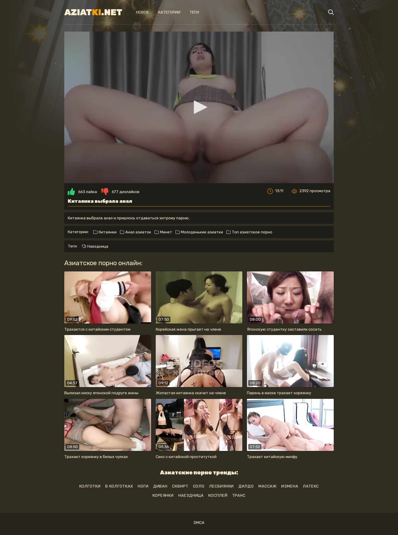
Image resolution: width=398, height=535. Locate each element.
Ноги (143, 486)
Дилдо (246, 486)
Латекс (311, 486)
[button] (199, 107)
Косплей (217, 495)
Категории (169, 12)
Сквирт (180, 486)
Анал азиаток (137, 232)
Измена (289, 486)
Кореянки (163, 495)
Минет (165, 232)
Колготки (90, 486)
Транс (239, 495)
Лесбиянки (221, 486)
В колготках (119, 486)
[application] (199, 107)
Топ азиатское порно (251, 232)
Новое (142, 12)
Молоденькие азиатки (201, 232)
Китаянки (107, 232)
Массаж (267, 486)
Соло (199, 486)
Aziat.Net (93, 12)
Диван (160, 486)
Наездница (97, 246)
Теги (194, 12)
